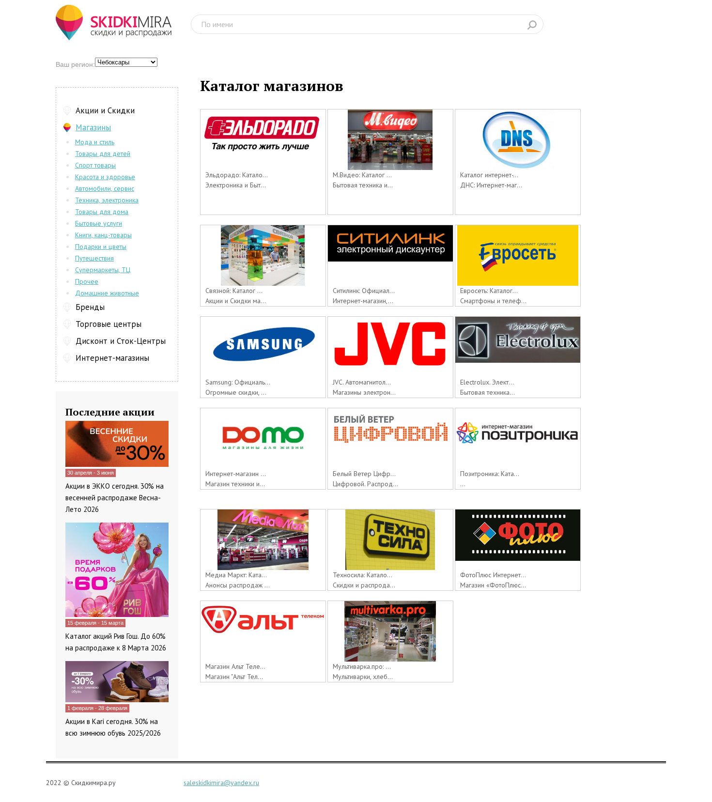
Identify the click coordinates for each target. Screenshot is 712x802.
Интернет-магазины (112, 358)
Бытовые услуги (98, 223)
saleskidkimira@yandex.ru (221, 782)
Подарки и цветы (100, 246)
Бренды (90, 307)
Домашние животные (107, 293)
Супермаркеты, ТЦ (102, 269)
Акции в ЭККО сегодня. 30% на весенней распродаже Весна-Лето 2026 (114, 497)
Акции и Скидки (105, 110)
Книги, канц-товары (103, 235)
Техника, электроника (107, 200)
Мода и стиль (94, 142)
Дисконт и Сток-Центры (121, 341)
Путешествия (94, 258)
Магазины (93, 127)
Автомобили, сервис (104, 188)
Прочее (86, 281)
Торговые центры (108, 324)
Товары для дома (101, 211)
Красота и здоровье (105, 176)
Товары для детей (102, 153)
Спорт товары (95, 165)
